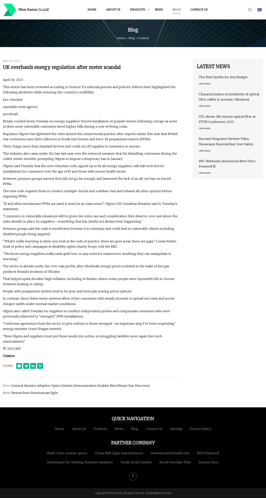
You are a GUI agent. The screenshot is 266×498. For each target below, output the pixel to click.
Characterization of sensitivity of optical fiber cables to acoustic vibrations (229, 96)
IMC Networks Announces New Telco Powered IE (227, 163)
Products (137, 9)
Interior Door (209, 462)
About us (113, 9)
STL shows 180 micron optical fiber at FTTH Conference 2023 (227, 119)
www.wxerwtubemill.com (170, 453)
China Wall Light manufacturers (119, 453)
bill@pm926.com (162, 493)
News (159, 9)
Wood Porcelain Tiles (175, 462)
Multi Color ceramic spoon (67, 453)
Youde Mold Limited (136, 462)
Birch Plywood (208, 453)
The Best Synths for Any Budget (223, 77)
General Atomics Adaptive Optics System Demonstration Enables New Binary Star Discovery (80, 386)
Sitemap (176, 429)
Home (92, 9)
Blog (177, 9)
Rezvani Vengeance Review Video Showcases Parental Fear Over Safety (226, 141)
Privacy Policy (200, 429)
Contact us (199, 9)
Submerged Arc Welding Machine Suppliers (80, 462)
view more (204, 83)
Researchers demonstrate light (34, 393)
